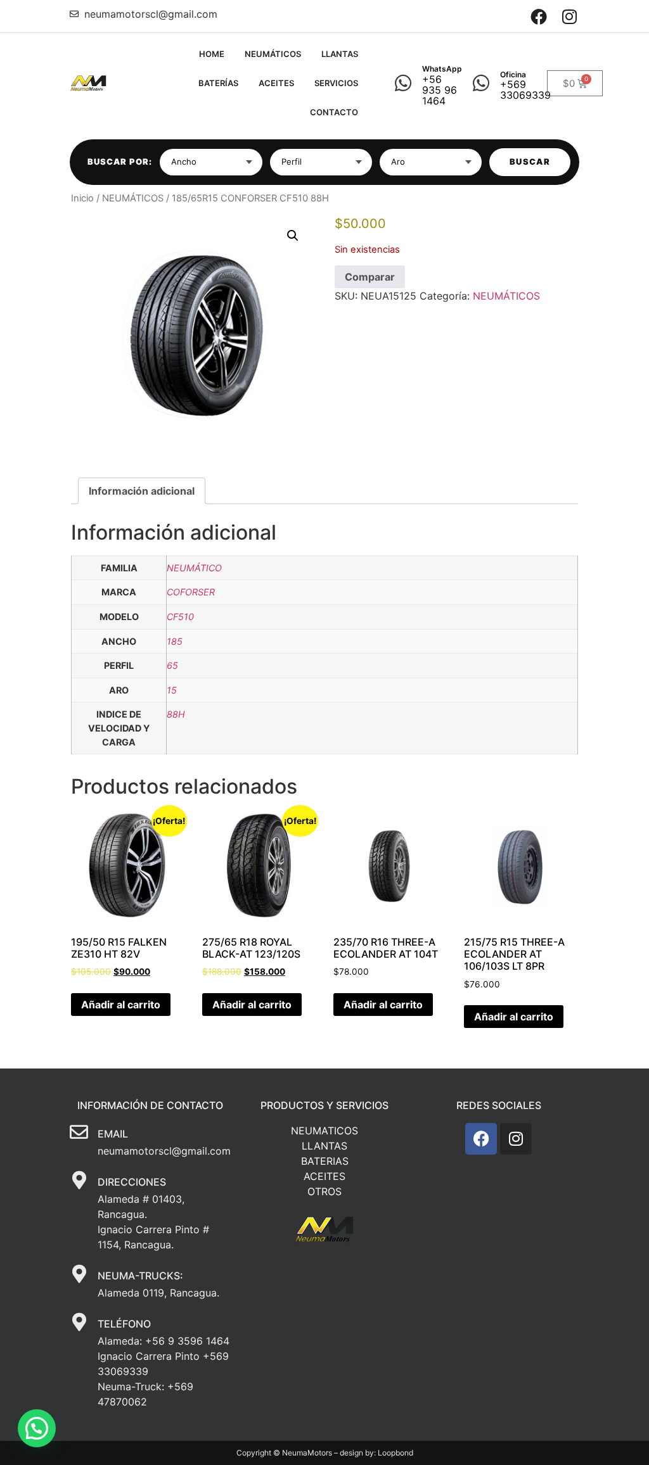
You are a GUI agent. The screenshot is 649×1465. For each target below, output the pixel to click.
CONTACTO (334, 112)
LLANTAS (339, 54)
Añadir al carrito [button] (120, 1004)
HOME (211, 54)
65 (172, 665)
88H (176, 714)
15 (172, 690)
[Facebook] (539, 16)
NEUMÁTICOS (273, 54)
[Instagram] (569, 16)
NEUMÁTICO (194, 567)
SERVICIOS (336, 83)
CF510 (180, 616)
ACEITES (276, 83)
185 (175, 641)
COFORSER (191, 592)
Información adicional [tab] (142, 491)
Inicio (82, 198)
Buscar (530, 161)
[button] (292, 235)
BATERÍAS (218, 83)
